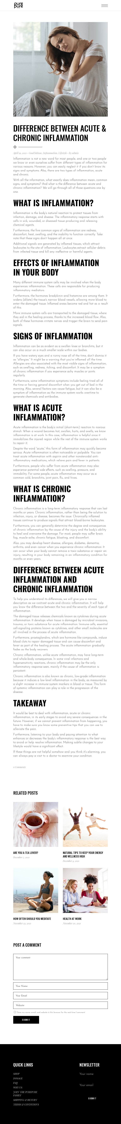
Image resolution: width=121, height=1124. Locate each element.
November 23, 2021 (22, 923)
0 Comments (19, 767)
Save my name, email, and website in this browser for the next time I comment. (51, 1012)
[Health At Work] (85, 890)
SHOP (16, 1073)
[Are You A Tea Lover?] (35, 824)
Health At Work (72, 919)
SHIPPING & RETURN (25, 1099)
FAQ (15, 1082)
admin (75, 153)
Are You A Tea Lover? (25, 853)
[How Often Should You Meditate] (35, 890)
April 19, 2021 (20, 153)
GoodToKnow (35, 153)
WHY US (17, 1087)
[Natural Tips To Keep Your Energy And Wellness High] (85, 824)
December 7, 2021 (21, 857)
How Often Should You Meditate (32, 919)
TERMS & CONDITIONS (26, 1104)
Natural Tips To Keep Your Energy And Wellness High (83, 854)
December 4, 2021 (71, 861)
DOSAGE (18, 1078)
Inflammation (50, 153)
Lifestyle (62, 153)
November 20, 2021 (72, 923)
